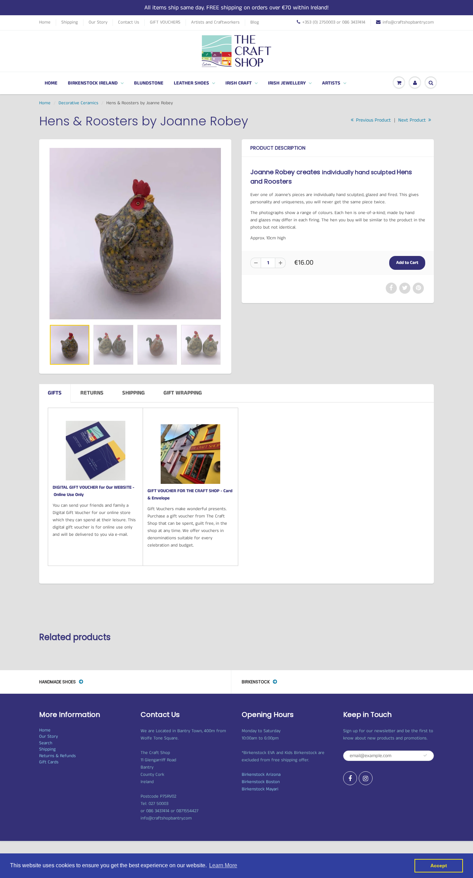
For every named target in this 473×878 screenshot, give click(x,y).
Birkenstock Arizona (261, 774)
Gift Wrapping (182, 393)
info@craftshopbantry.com (408, 22)
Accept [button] (438, 865)
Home (45, 22)
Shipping (69, 22)
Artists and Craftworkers (215, 22)
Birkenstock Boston (261, 782)
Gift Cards (49, 762)
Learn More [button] (223, 865)
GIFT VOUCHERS (165, 22)
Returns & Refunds (57, 756)
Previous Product (373, 120)
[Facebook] (350, 778)
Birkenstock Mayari (260, 789)
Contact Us (128, 22)
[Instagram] (366, 778)
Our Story (98, 22)
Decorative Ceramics (78, 103)
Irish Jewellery (287, 83)
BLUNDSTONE (148, 83)
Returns (92, 393)
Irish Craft (238, 83)
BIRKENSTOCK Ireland (93, 83)
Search (45, 743)
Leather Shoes (191, 83)
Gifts (55, 393)
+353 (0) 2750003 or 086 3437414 (333, 22)
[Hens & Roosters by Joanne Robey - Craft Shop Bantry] (135, 233)
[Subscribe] (425, 755)
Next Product (412, 120)
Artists (331, 83)
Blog (254, 22)
